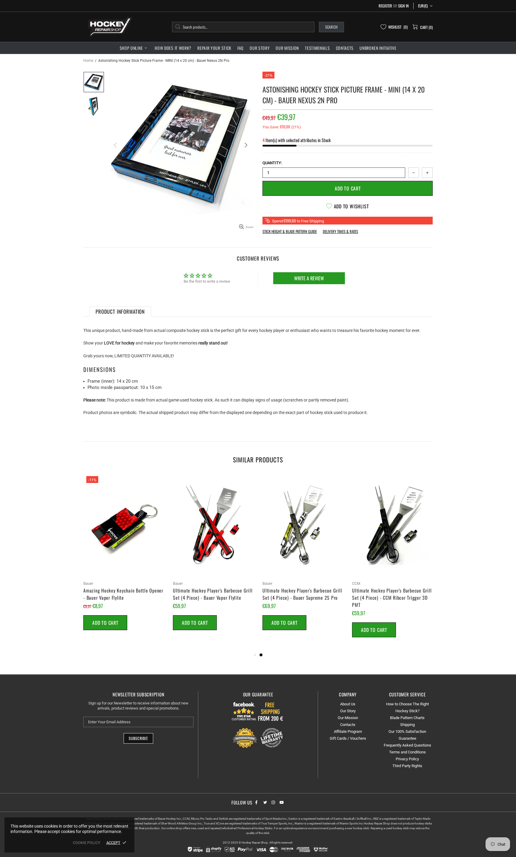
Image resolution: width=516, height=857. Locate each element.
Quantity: (272, 163)
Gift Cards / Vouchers (348, 738)
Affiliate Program (348, 731)
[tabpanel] (303, 558)
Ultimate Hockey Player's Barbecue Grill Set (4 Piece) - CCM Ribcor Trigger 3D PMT (391, 597)
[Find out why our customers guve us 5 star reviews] (244, 711)
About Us (347, 704)
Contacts (347, 724)
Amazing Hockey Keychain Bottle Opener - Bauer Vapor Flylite (123, 594)
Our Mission (348, 718)
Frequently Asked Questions (407, 745)
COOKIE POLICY (86, 842)
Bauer (88, 583)
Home (88, 61)
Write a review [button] (309, 278)
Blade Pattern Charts (407, 718)
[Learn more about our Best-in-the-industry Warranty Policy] (258, 737)
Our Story (348, 711)
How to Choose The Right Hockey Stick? (407, 707)
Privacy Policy (407, 759)
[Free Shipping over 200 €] (271, 711)
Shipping (407, 724)
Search (331, 27)
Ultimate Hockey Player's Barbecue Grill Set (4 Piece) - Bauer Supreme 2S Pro (302, 594)
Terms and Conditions (407, 752)
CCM (356, 583)
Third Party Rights (407, 766)
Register (385, 5)
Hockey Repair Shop (109, 26)
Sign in (403, 5)
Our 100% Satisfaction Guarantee (407, 735)
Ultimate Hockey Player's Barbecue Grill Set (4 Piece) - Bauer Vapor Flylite (212, 594)
